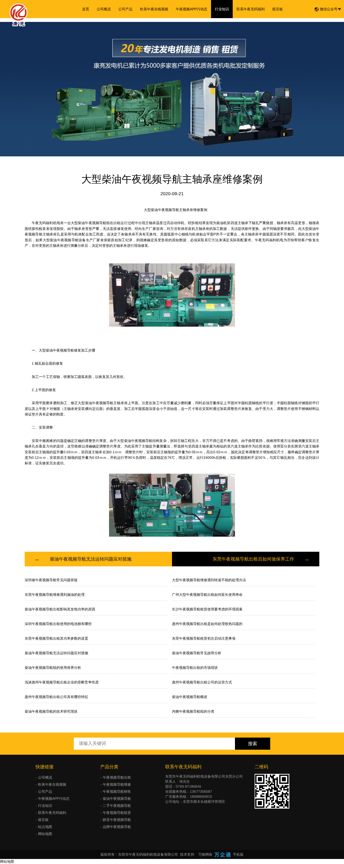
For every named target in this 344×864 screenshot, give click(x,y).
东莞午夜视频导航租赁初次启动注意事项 (203, 638)
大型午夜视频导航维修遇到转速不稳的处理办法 (209, 580)
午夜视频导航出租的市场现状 (195, 668)
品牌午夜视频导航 (117, 827)
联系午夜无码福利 (250, 9)
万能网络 (205, 854)
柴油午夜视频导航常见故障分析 (196, 653)
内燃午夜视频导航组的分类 (193, 711)
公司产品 (125, 9)
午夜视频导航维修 (117, 784)
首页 (85, 9)
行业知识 (222, 9)
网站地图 (45, 834)
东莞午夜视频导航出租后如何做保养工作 (253, 559)
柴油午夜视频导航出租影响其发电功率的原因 (60, 609)
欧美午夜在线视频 (154, 9)
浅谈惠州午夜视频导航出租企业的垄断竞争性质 (62, 682)
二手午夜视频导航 (117, 806)
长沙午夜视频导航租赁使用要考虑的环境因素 (207, 609)
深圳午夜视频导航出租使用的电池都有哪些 (58, 624)
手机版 (238, 854)
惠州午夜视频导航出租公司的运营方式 (202, 682)
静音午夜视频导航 (117, 820)
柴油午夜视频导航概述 (189, 697)
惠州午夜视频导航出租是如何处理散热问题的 (207, 624)
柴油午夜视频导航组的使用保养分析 (53, 668)
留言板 (277, 9)
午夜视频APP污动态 (191, 9)
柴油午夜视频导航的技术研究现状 (51, 711)
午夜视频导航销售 (117, 791)
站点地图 (45, 827)
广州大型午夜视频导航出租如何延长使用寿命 (207, 595)
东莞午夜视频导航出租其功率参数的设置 (56, 638)
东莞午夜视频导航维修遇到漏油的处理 (55, 595)
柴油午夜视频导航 (117, 799)
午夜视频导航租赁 (117, 813)
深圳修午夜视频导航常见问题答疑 (51, 580)
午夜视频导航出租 (117, 777)
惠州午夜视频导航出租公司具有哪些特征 (56, 697)
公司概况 (104, 9)
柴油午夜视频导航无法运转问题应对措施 (90, 559)
